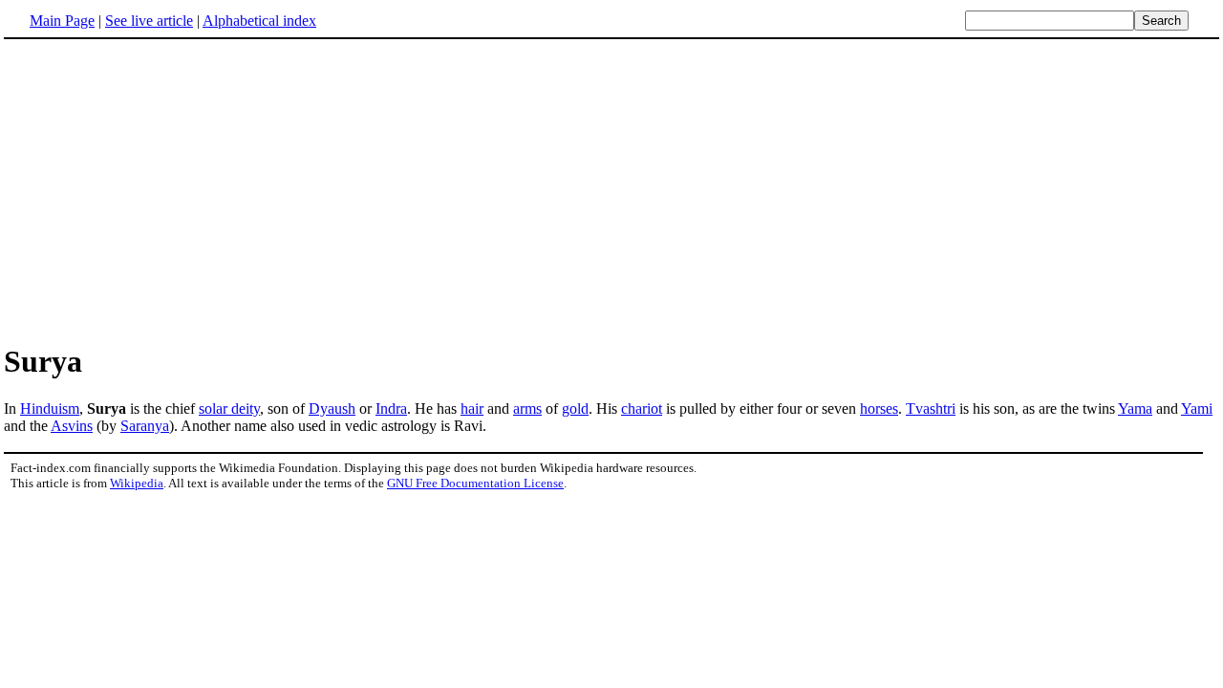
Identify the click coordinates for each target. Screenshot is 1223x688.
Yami (1196, 408)
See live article (149, 20)
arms (527, 408)
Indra (391, 408)
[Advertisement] (164, 190)
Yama (1135, 408)
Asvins (72, 426)
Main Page (62, 20)
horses (879, 408)
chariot (641, 408)
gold (575, 408)
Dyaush (332, 408)
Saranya (144, 426)
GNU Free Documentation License (475, 483)
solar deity (229, 408)
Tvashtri (930, 408)
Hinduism (49, 408)
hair (472, 408)
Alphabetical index (259, 20)
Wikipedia (136, 483)
